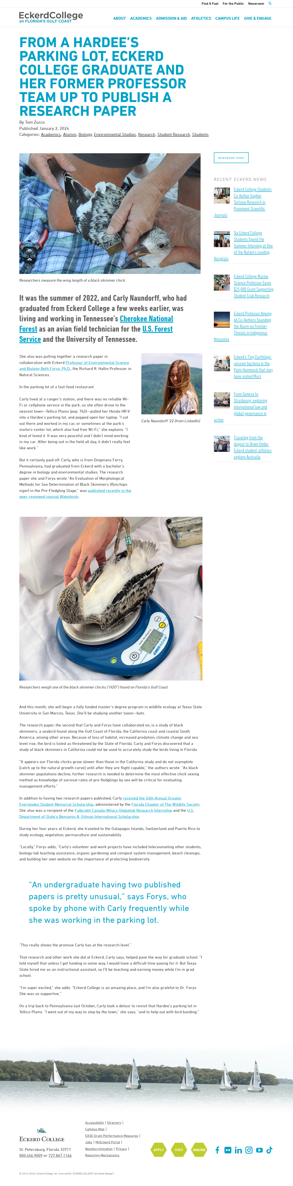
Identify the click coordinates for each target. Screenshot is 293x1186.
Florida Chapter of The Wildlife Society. (165, 804)
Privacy (121, 1149)
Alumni (69, 134)
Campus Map (94, 1129)
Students (200, 134)
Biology (85, 134)
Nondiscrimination (99, 1149)
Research (146, 134)
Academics (51, 134)
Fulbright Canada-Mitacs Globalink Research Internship (123, 810)
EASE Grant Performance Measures (111, 1136)
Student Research (173, 134)
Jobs (88, 1142)
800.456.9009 (30, 1155)
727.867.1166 (60, 1155)
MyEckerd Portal (107, 1142)
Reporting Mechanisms (102, 1155)
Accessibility (94, 1122)
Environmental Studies (115, 134)
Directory (114, 1122)
